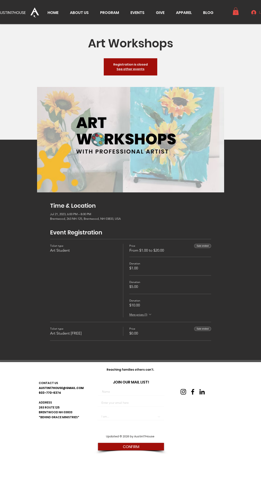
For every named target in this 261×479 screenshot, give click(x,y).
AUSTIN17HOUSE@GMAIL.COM (61, 388)
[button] (79, 12)
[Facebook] (192, 392)
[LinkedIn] (202, 392)
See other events (130, 69)
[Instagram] (183, 392)
